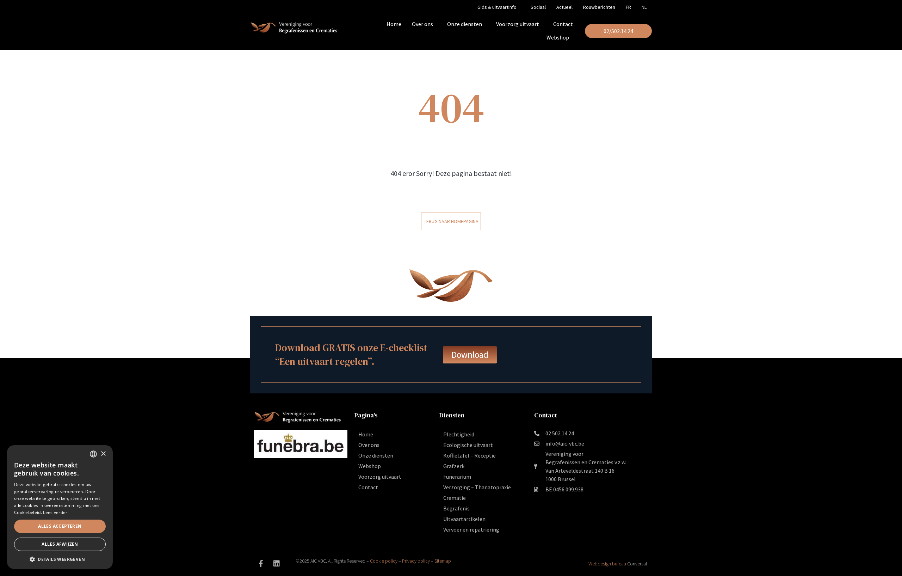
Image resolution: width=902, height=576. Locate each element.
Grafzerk (453, 466)
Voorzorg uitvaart (517, 23)
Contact (563, 23)
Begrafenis (456, 508)
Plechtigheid (458, 434)
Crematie (454, 497)
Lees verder (55, 512)
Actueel (564, 7)
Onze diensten (464, 23)
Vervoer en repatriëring (471, 529)
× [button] (103, 453)
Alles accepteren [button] (59, 526)
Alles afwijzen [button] (60, 544)
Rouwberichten (599, 7)
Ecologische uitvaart (468, 444)
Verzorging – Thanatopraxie (477, 487)
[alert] (60, 507)
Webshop (557, 37)
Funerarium (457, 476)
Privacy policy (416, 561)
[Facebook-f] (261, 564)
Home (394, 23)
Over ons (422, 23)
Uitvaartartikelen (464, 518)
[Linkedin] (277, 564)
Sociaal (538, 7)
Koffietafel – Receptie (469, 455)
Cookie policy (383, 561)
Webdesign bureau (607, 563)
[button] (60, 559)
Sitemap (442, 561)
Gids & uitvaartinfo (497, 7)
